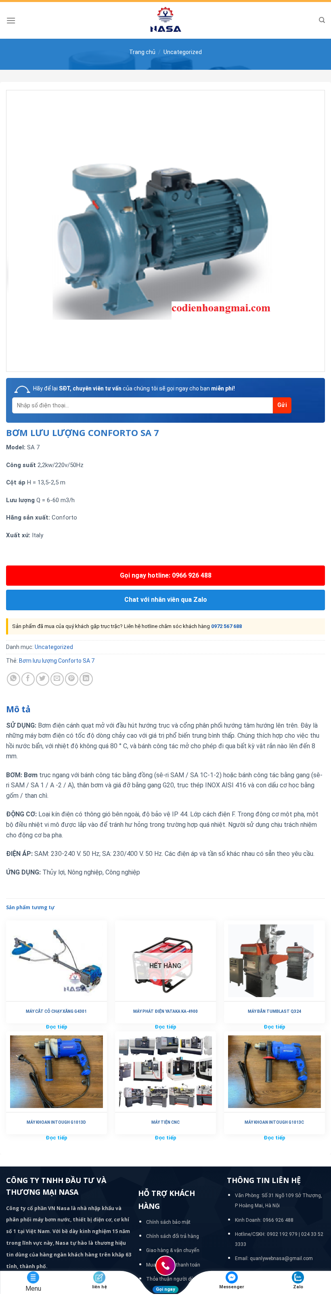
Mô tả (18, 709)
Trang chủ (142, 52)
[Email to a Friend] (57, 679)
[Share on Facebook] (28, 679)
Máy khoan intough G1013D (56, 1122)
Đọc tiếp (56, 1027)
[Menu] (11, 20)
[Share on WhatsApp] (13, 679)
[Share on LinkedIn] (86, 679)
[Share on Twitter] (42, 679)
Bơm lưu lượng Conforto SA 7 (56, 660)
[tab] (18, 709)
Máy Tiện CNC (165, 1122)
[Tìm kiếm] (322, 20)
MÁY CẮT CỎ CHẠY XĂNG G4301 (56, 1011)
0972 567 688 (226, 626)
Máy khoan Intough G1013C (274, 1122)
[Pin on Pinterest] (71, 679)
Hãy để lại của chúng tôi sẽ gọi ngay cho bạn (134, 388)
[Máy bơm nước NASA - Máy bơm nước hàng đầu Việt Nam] (165, 20)
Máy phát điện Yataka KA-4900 (165, 1011)
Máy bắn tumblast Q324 (274, 1011)
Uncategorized (182, 52)
